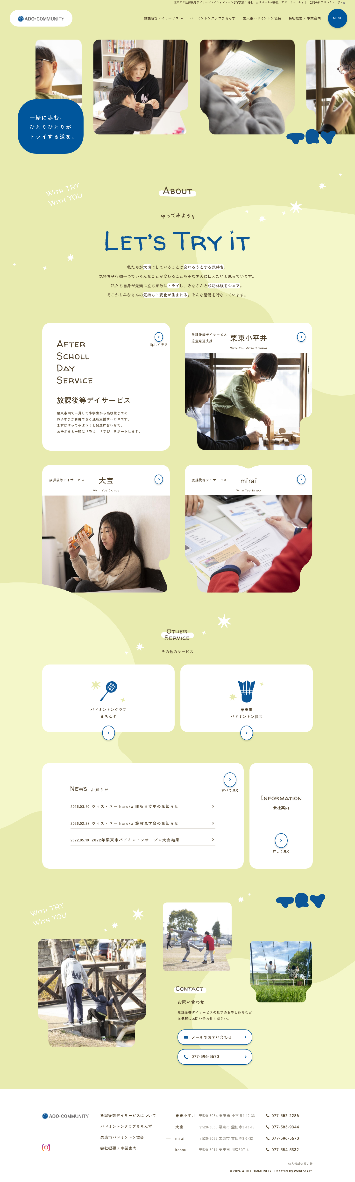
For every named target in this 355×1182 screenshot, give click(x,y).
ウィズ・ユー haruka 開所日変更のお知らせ (135, 806)
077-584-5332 (285, 1149)
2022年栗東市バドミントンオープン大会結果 (136, 840)
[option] (126, 88)
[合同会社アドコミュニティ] (41, 18)
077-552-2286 (285, 1115)
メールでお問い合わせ (212, 1037)
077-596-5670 (205, 1056)
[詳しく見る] (159, 337)
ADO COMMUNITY (256, 1171)
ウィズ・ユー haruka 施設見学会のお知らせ (135, 823)
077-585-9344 (285, 1127)
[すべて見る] (230, 779)
